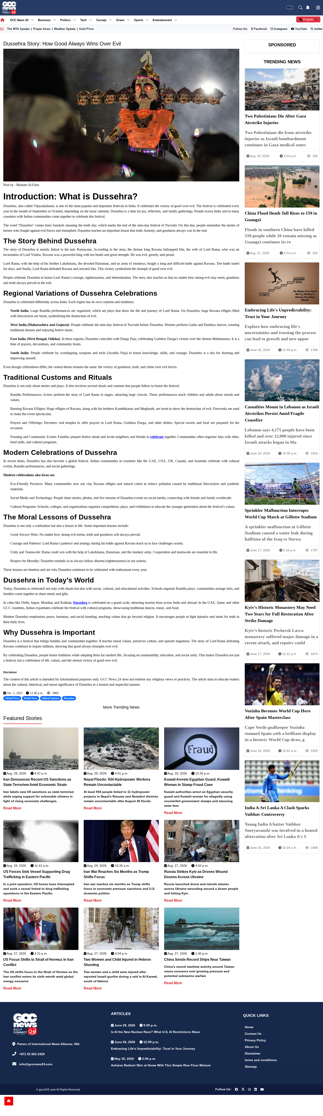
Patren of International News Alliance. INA (48, 1044)
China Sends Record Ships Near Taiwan (197, 959)
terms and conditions (261, 1060)
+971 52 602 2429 (32, 1054)
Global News (12, 698)
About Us (252, 1047)
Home (249, 1027)
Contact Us (253, 1033)
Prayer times (41, 29)
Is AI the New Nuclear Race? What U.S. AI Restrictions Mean (155, 1032)
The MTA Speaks (18, 29)
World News (30, 698)
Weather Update (64, 29)
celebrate (157, 437)
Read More (12, 808)
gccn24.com (47, 1089)
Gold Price (86, 29)
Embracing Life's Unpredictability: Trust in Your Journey (153, 1048)
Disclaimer (252, 1053)
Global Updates (50, 698)
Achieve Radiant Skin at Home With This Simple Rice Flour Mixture (161, 1065)
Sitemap (251, 1066)
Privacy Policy (255, 1040)
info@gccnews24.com (35, 1064)
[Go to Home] (8, 1101)
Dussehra (80, 602)
